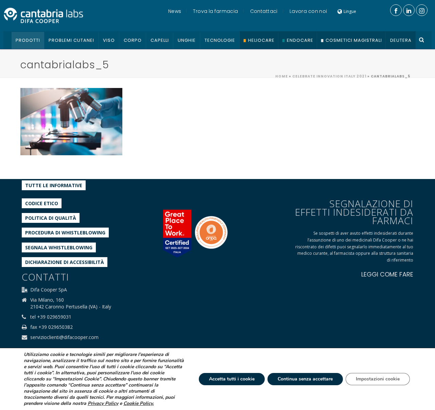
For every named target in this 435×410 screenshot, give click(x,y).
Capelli (160, 40)
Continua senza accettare (305, 379)
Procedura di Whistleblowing (65, 232)
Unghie (187, 40)
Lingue (350, 11)
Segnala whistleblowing (58, 247)
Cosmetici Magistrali (354, 40)
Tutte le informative (53, 185)
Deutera (401, 40)
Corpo (133, 40)
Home (281, 76)
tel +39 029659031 (50, 317)
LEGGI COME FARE (387, 274)
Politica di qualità (50, 218)
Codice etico (41, 203)
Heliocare (261, 40)
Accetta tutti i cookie (232, 379)
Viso (109, 40)
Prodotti (28, 40)
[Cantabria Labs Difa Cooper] (43, 15)
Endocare (300, 40)
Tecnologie (220, 40)
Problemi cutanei (71, 40)
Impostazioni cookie (378, 379)
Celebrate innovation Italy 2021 (329, 76)
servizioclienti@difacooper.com (64, 337)
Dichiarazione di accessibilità (64, 262)
